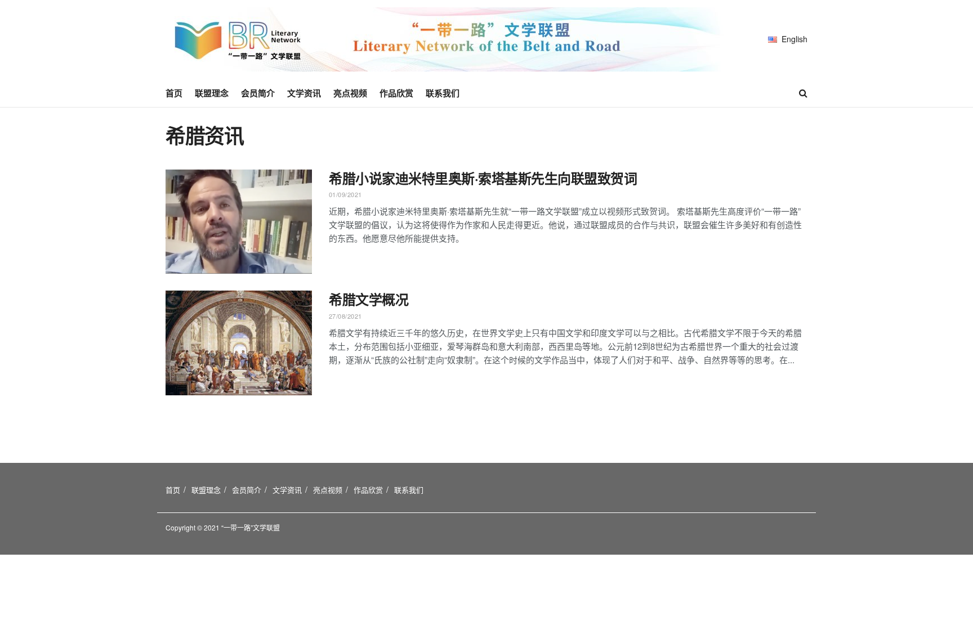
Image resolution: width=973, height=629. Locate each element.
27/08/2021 (345, 315)
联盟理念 (212, 93)
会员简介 (258, 93)
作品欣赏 (396, 93)
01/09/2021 (345, 194)
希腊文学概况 (368, 299)
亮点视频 (350, 93)
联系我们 (442, 93)
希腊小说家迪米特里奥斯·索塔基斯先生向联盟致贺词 (483, 178)
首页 (174, 93)
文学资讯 (304, 93)
